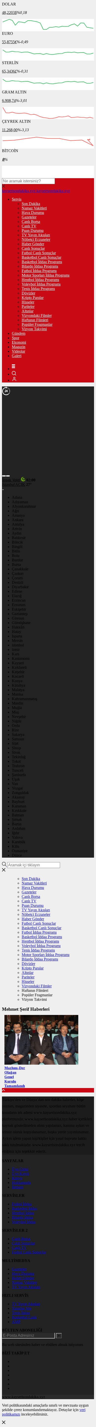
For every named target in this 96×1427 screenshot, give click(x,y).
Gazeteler (29, 217)
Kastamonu (21, 658)
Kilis (15, 846)
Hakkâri (18, 627)
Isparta (17, 636)
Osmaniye (20, 851)
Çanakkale (20, 569)
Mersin (17, 640)
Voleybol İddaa (23, 1222)
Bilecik (17, 542)
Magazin (18, 347)
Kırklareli (19, 667)
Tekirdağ (19, 757)
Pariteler (28, 306)
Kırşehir (18, 672)
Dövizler (28, 293)
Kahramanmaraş (24, 699)
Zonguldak (20, 793)
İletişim (17, 1187)
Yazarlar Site (22, 1308)
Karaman (19, 806)
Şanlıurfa (19, 775)
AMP (16, 1322)
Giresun (18, 618)
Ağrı (15, 511)
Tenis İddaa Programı (38, 289)
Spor (15, 338)
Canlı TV (29, 226)
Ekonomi (19, 342)
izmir (16, 649)
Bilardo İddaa (22, 1217)
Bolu (15, 555)
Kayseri (18, 663)
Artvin (17, 529)
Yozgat (17, 788)
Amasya (18, 515)
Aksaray (18, 797)
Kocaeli (18, 676)
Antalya (18, 524)
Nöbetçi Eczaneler (36, 239)
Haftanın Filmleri (35, 320)
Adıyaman (20, 502)
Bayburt (18, 801)
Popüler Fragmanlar (37, 324)
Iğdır (15, 833)
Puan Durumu (33, 230)
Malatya (18, 690)
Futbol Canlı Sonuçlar (39, 253)
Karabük (18, 842)
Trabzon (18, 766)
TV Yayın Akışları (36, 235)
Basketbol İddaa (24, 1208)
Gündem (18, 333)
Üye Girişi (20, 1169)
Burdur (17, 560)
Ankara (17, 520)
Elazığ (17, 596)
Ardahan (18, 828)
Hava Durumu (33, 212)
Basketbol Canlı (24, 1317)
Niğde (16, 721)
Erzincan (19, 600)
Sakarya (18, 734)
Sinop (16, 748)
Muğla (17, 708)
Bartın (16, 824)
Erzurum (18, 605)
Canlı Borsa (31, 221)
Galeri (16, 356)
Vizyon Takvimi (34, 329)
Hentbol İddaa (23, 1213)
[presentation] (4, 476)
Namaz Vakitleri (34, 208)
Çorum (17, 578)
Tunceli (17, 770)
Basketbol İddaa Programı (42, 262)
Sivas (16, 752)
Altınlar (27, 311)
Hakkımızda (21, 1182)
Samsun (18, 739)
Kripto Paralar (33, 297)
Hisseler (28, 302)
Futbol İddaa (22, 1204)
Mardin (17, 703)
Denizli (17, 582)
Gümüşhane (21, 623)
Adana (17, 497)
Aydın (16, 533)
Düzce (17, 855)
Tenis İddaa (21, 1313)
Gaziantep (20, 614)
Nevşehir (19, 716)
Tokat (16, 761)
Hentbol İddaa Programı (40, 280)
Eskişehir (19, 609)
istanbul (18, 645)
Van (15, 784)
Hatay (16, 632)
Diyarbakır (20, 587)
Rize (15, 730)
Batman (18, 815)
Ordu (16, 725)
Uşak (16, 779)
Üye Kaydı (20, 1174)
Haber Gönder (33, 244)
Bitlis (16, 551)
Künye (17, 1178)
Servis (16, 199)
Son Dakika (31, 204)
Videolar (18, 351)
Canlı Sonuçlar (33, 248)
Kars (15, 654)
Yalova (17, 837)
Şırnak (17, 819)
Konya (17, 681)
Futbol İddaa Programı (39, 271)
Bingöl (17, 547)
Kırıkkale (19, 810)
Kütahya (18, 685)
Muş (15, 712)
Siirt (15, 743)
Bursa (16, 564)
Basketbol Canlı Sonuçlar (41, 257)
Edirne (17, 591)
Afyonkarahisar (24, 506)
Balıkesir (19, 538)
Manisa (17, 694)
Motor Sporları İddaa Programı (45, 275)
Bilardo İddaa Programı (40, 266)
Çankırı (17, 573)
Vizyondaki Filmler (37, 315)
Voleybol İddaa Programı (41, 284)
